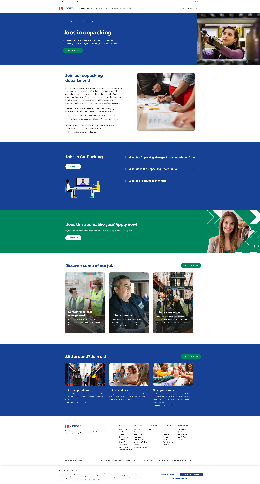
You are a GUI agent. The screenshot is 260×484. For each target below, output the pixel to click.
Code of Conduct (163, 460)
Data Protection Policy (131, 460)
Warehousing (123, 429)
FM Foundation (139, 439)
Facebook (184, 434)
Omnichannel (123, 437)
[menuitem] (85, 8)
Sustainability (138, 437)
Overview (137, 429)
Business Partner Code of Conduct (181, 460)
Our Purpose (138, 432)
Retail (165, 432)
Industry (166, 437)
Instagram (184, 439)
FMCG (165, 429)
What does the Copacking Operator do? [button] (153, 169)
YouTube (184, 437)
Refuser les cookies (167, 474)
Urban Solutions (124, 447)
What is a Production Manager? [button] (148, 180)
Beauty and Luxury (169, 434)
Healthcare (166, 439)
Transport (122, 439)
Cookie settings (105, 460)
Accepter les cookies (191, 474)
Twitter (183, 432)
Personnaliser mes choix (180, 478)
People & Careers (74, 21)
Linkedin (183, 429)
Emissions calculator (125, 450)
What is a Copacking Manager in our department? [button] (159, 157)
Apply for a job (153, 429)
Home (65, 21)
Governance (138, 434)
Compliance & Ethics (140, 442)
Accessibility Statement (148, 460)
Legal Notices (118, 460)
